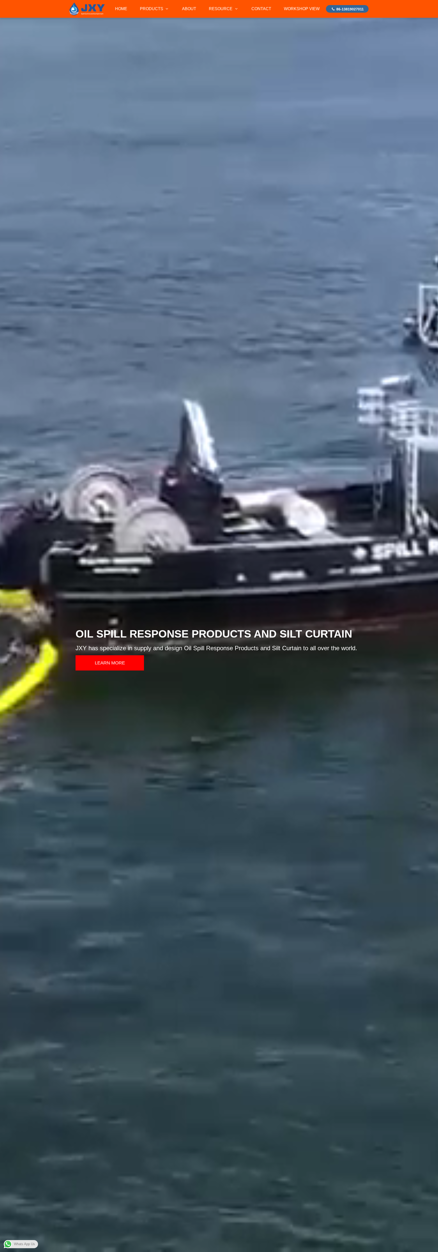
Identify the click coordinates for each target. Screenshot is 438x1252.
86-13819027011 (349, 9)
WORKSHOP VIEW (302, 9)
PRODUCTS (152, 9)
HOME (121, 9)
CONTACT (261, 9)
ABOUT (189, 9)
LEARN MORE (110, 662)
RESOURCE (221, 9)
